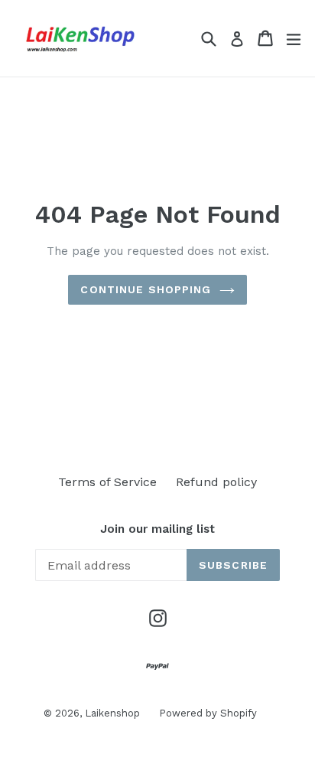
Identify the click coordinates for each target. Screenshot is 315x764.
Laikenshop (112, 713)
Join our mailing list (157, 529)
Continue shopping (145, 289)
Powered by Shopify (208, 713)
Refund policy (216, 482)
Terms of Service (107, 482)
